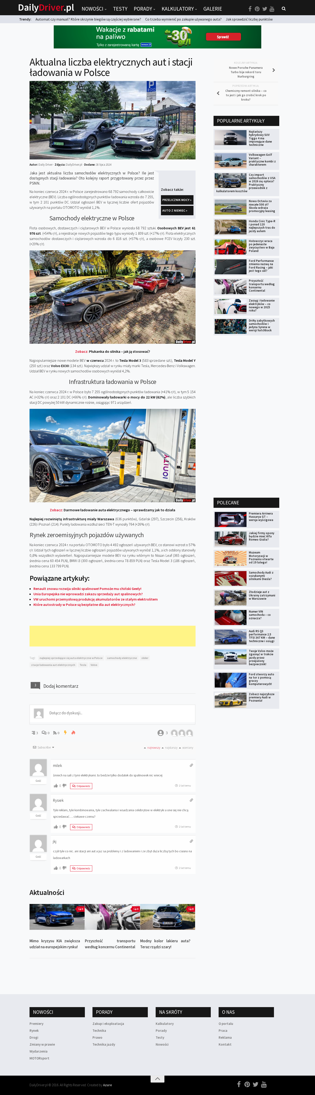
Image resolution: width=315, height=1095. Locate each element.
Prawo (97, 1037)
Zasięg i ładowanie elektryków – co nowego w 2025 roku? (262, 305)
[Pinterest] (257, 9)
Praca (223, 1030)
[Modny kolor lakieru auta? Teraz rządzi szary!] (167, 917)
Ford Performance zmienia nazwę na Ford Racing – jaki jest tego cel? (261, 266)
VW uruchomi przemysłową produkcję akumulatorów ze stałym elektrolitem (95, 599)
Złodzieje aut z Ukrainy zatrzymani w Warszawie (262, 595)
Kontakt (225, 1044)
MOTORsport (39, 1058)
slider (144, 658)
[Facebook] (250, 9)
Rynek (34, 1030)
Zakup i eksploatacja (108, 1023)
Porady (143, 8)
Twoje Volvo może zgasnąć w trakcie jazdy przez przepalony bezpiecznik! (261, 657)
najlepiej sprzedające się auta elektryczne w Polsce (71, 658)
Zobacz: (112, 351)
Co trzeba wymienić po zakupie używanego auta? (183, 19)
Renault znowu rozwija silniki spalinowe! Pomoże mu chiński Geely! (87, 588)
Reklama (225, 1037)
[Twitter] (264, 9)
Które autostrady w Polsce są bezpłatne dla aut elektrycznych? (84, 604)
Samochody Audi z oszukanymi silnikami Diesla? (261, 576)
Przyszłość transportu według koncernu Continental (262, 286)
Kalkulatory (178, 8)
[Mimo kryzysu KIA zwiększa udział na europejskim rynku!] (57, 917)
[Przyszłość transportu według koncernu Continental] (112, 917)
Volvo (94, 665)
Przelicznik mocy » (176, 200)
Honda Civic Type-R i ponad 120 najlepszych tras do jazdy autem (262, 226)
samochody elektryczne (122, 658)
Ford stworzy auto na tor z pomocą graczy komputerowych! (261, 679)
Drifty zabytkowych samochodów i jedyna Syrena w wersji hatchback (262, 325)
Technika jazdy (103, 1044)
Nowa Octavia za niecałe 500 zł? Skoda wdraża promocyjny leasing (262, 206)
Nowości (92, 8)
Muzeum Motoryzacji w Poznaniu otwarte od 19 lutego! (261, 557)
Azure (107, 1085)
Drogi (34, 1037)
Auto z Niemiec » (174, 210)
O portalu (226, 1023)
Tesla (83, 665)
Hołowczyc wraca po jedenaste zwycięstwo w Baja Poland (261, 246)
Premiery (36, 1023)
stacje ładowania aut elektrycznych (53, 665)
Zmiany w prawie (42, 1044)
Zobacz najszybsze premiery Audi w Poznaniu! (261, 697)
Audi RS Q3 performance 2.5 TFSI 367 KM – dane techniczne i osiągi (262, 636)
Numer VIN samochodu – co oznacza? (260, 615)
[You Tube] (272, 9)
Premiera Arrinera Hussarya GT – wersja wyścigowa (261, 517)
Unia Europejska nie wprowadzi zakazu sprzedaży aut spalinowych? (88, 594)
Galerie (212, 8)
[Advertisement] (113, 636)
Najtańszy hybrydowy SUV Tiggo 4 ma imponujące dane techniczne (260, 138)
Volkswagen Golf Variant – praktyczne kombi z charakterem (262, 160)
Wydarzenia (39, 1051)
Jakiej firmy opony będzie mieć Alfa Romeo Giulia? (261, 536)
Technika (99, 1030)
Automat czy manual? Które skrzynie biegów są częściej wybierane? (88, 19)
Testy (120, 8)
